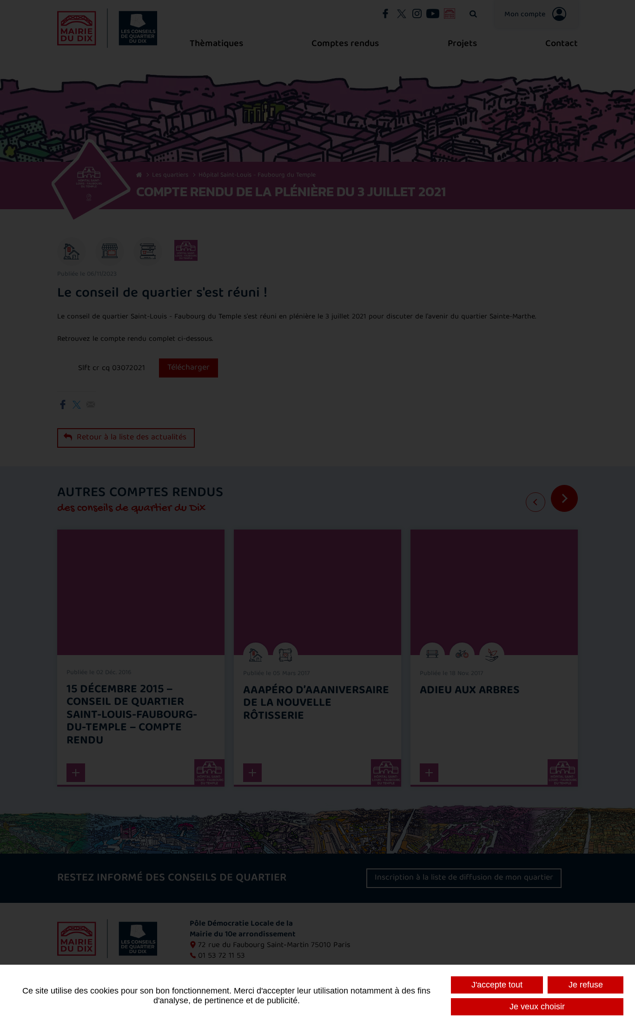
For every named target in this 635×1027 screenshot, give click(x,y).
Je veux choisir (537, 1006)
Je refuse (586, 984)
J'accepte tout (497, 984)
